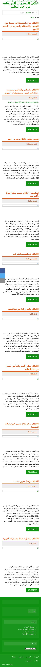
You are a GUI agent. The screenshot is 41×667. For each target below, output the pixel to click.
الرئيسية (36, 657)
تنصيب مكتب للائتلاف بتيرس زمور (23, 138)
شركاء (13, 657)
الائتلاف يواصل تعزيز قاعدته (26, 481)
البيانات (29, 657)
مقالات (37, 661)
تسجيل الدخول (29, 627)
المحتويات (28, 661)
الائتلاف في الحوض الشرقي (26, 253)
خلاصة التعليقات (28, 632)
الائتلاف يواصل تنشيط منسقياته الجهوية (21, 538)
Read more (32, 80)
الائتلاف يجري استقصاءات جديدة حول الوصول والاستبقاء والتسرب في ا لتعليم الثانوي (20, 26)
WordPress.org (28, 634)
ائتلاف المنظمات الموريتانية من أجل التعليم (20, 4)
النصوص (21, 657)
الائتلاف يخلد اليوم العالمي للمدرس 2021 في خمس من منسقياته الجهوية (21, 91)
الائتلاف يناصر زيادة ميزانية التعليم (23, 308)
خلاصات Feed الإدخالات (26, 629)
